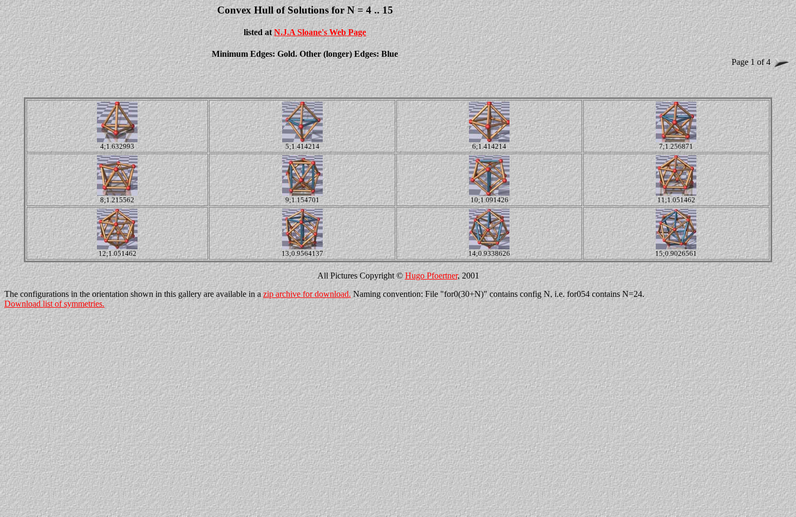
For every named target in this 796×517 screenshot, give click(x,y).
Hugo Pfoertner (431, 275)
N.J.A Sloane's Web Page (320, 32)
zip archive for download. (307, 294)
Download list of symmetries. (54, 303)
